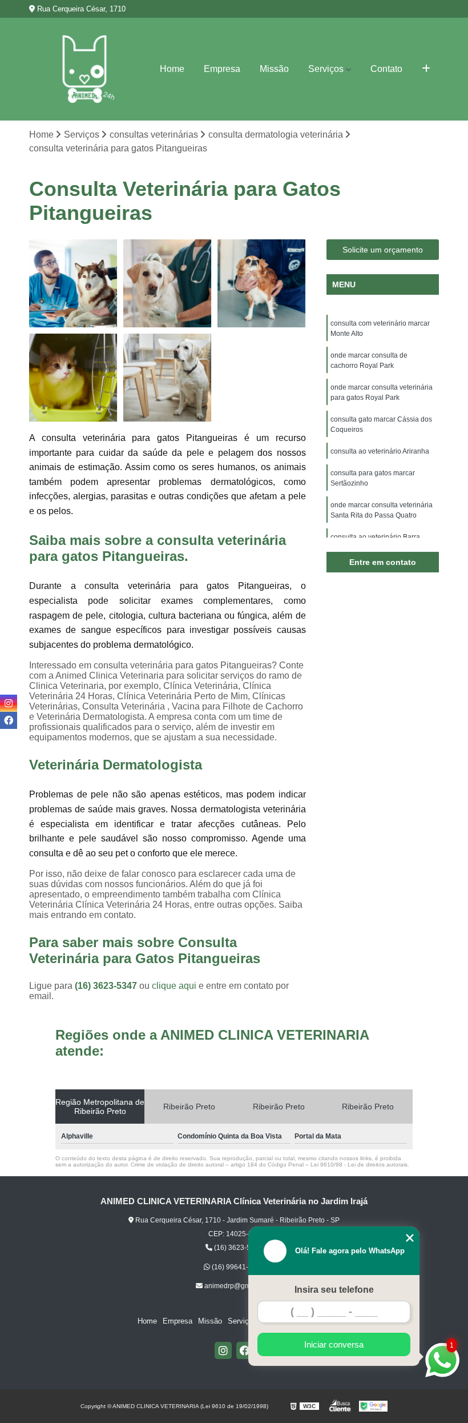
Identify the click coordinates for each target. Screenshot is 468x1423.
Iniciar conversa (334, 1344)
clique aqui (174, 986)
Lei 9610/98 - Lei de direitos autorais (359, 1164)
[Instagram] (223, 1350)
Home (172, 69)
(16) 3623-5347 (107, 986)
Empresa (222, 69)
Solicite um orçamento (382, 249)
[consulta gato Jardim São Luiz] (167, 378)
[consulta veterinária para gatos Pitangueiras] (73, 378)
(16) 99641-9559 (237, 1267)
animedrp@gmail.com (238, 1286)
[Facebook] (244, 1350)
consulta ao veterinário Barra (375, 537)
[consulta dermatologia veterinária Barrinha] (261, 283)
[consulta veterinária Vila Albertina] (73, 283)
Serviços (326, 69)
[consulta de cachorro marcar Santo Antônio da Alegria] (167, 283)
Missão (274, 69)
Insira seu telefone (334, 1289)
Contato (386, 69)
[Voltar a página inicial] (84, 69)
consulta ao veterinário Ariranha (379, 451)
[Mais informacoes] (426, 69)
